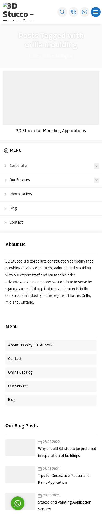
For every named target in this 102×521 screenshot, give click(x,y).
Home (34, 56)
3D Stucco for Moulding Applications (51, 131)
